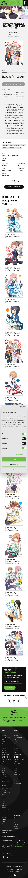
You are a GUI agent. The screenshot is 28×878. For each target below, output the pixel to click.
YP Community (5, 815)
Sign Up (21, 840)
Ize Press (16, 826)
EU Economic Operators (7, 830)
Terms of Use (7, 848)
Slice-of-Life (18, 147)
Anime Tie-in (5, 145)
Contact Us (4, 832)
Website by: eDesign (14, 875)
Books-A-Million (8, 94)
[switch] (24, 438)
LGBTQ (3, 746)
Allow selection (14, 464)
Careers (3, 823)
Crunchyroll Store (20, 96)
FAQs (3, 826)
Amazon (6, 92)
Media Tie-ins (17, 774)
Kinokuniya (6, 96)
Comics (16, 757)
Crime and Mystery (6, 737)
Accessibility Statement (14, 871)
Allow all (14, 459)
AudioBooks (6, 757)
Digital (4, 786)
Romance (4, 748)
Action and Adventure (15, 145)
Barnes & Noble (20, 92)
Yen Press (16, 817)
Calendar (4, 819)
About (3, 821)
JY (14, 822)
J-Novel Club (16, 828)
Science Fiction (11, 147)
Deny (14, 469)
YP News (4, 817)
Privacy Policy (20, 846)
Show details (19, 454)
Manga (16, 731)
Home (3, 21)
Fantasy (4, 147)
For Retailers (5, 828)
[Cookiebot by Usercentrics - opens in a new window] (19, 407)
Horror (3, 743)
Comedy (23, 145)
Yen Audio (16, 824)
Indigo (17, 94)
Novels (7, 21)
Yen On (15, 820)
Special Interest (5, 754)
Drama (3, 739)
